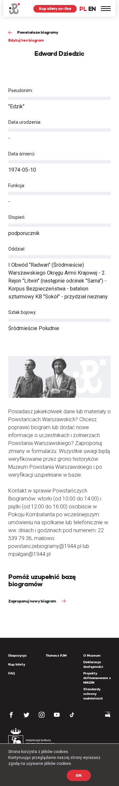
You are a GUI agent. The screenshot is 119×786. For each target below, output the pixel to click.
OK (79, 775)
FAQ (11, 673)
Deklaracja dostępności (93, 664)
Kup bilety (16, 664)
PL (83, 9)
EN (92, 9)
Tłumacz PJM (56, 655)
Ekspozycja (17, 655)
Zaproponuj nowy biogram (32, 600)
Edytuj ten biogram (26, 40)
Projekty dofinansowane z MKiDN (97, 678)
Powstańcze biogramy (38, 32)
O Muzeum (91, 655)
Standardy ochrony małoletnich (93, 694)
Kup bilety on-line (55, 8)
